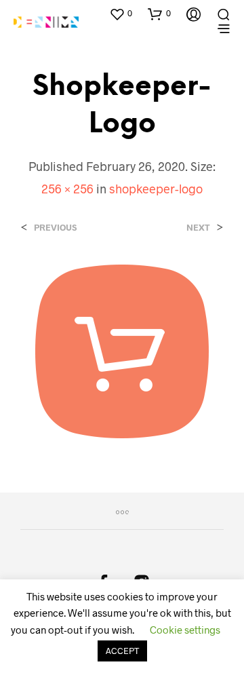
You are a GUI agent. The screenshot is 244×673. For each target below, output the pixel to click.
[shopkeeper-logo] (122, 349)
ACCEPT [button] (122, 650)
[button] (120, 13)
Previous (55, 227)
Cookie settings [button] (185, 629)
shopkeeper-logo (156, 188)
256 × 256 (67, 188)
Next (198, 227)
